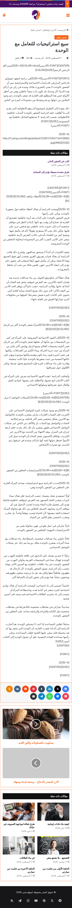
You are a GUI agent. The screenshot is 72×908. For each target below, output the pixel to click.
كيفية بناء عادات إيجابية (58, 823)
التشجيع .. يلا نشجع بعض (58, 857)
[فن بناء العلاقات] (19, 845)
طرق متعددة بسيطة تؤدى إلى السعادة (51, 172)
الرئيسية (62, 30)
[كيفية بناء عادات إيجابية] (53, 812)
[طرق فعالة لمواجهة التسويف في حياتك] (19, 812)
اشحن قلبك (35, 30)
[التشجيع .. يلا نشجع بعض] (53, 845)
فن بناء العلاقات (27, 857)
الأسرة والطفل (49, 30)
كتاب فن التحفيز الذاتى (58, 161)
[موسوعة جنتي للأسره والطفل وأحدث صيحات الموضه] (36, 15)
